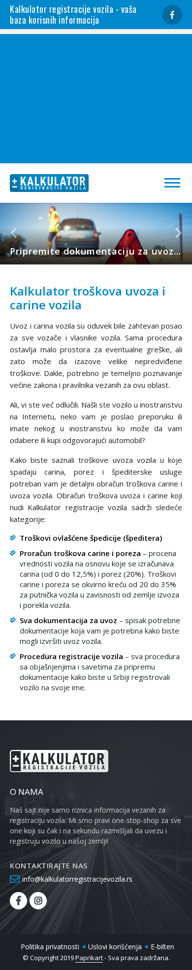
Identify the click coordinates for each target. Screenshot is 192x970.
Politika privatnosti (50, 946)
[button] (16, 233)
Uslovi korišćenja (115, 946)
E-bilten (162, 946)
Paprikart (89, 957)
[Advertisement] (96, 96)
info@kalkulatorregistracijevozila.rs (77, 879)
